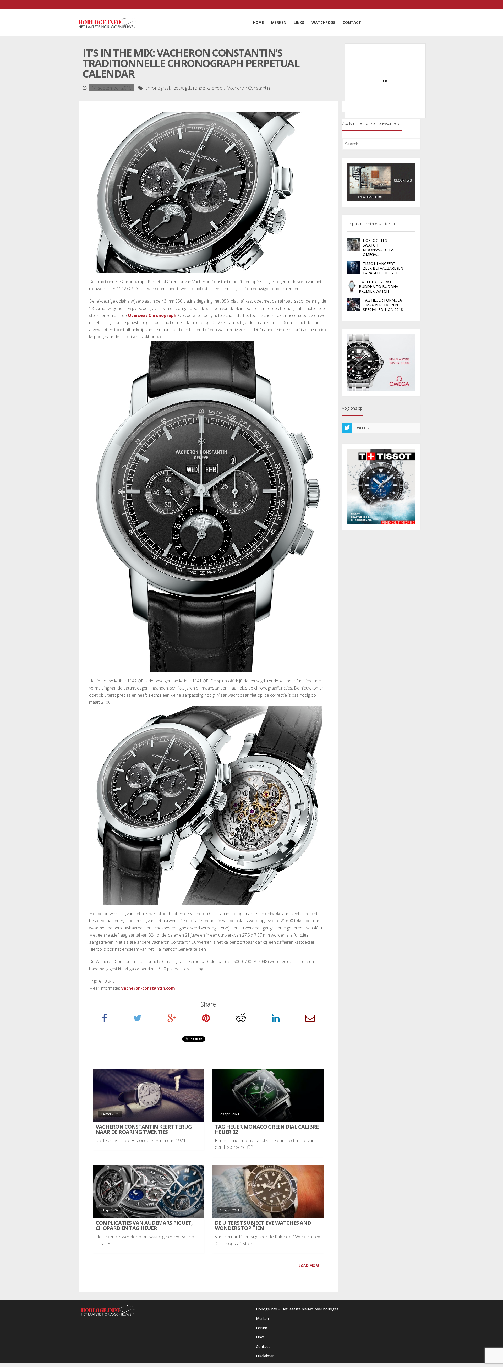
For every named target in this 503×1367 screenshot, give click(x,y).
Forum (261, 1327)
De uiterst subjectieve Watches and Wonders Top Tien (263, 1225)
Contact (263, 1346)
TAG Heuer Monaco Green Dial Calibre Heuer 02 (267, 1129)
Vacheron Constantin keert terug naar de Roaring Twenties (144, 1129)
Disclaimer (265, 1355)
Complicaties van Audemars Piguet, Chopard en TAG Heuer (144, 1225)
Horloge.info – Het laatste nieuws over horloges (297, 1308)
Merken (262, 1318)
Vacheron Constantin (248, 88)
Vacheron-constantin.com (148, 988)
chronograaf (157, 88)
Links (260, 1337)
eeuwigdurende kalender (198, 88)
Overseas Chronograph (152, 315)
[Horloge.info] (108, 22)
